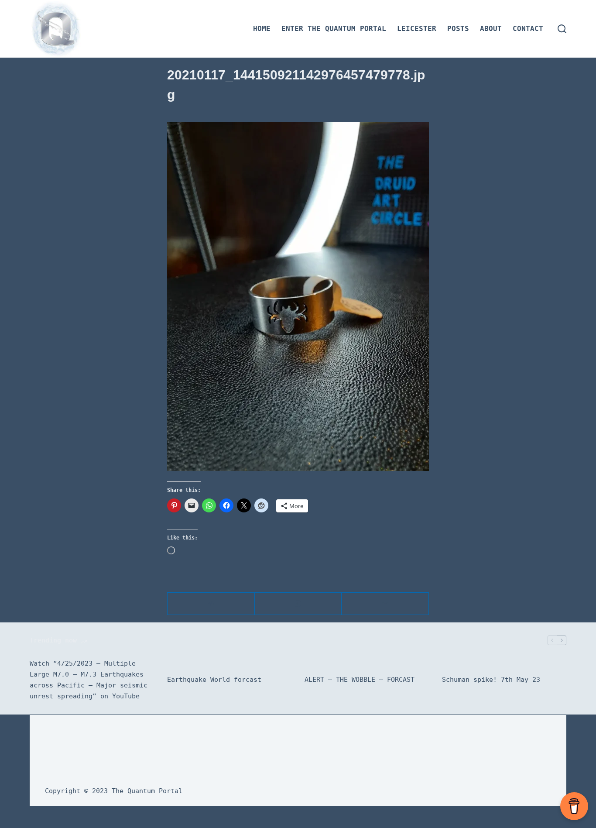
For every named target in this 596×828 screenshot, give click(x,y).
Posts (458, 28)
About (491, 28)
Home (262, 28)
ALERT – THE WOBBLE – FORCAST (359, 680)
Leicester (416, 28)
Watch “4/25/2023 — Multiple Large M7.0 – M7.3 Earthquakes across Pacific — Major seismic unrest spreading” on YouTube (88, 680)
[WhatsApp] (298, 604)
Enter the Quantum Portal (333, 28)
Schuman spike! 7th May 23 (491, 680)
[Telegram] (211, 604)
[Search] (562, 28)
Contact (528, 28)
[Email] (385, 604)
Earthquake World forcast (214, 680)
